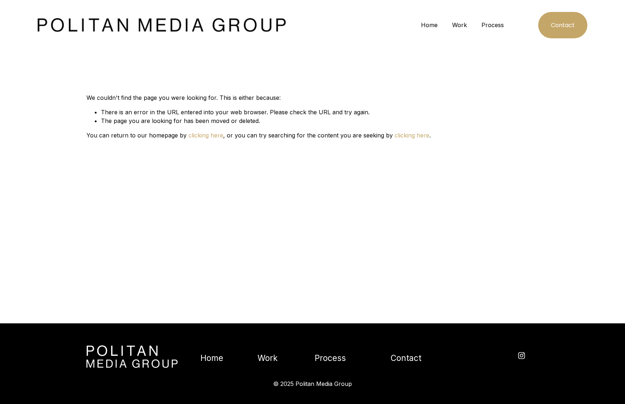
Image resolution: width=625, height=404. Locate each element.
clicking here (205, 135)
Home (429, 25)
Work (459, 25)
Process (492, 25)
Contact (563, 25)
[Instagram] (521, 355)
